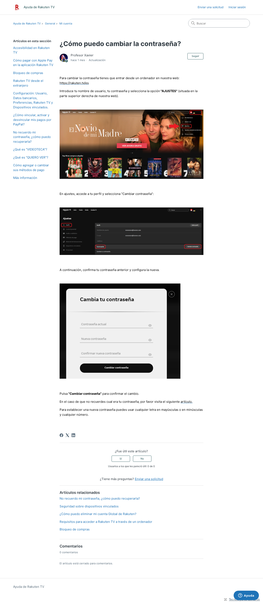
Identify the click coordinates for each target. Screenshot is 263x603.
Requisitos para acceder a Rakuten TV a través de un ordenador (106, 522)
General (50, 23)
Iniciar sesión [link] (237, 7)
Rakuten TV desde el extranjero (28, 83)
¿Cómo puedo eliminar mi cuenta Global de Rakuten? (98, 514)
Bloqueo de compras (28, 73)
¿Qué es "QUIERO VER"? (30, 157)
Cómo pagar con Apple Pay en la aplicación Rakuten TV (33, 62)
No (142, 458)
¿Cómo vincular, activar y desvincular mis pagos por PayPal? (32, 119)
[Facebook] (61, 435)
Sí (121, 458)
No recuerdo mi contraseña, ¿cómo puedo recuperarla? (32, 137)
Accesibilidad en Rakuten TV (31, 50)
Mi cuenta (65, 23)
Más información (25, 178)
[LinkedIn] (73, 435)
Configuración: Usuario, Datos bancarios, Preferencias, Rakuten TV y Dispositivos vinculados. (33, 100)
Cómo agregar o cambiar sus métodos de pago (31, 167)
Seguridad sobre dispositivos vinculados (89, 506)
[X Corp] (67, 435)
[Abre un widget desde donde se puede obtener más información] (246, 596)
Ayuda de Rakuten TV (27, 23)
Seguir (195, 56)
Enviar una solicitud (211, 7)
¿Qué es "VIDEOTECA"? (30, 149)
